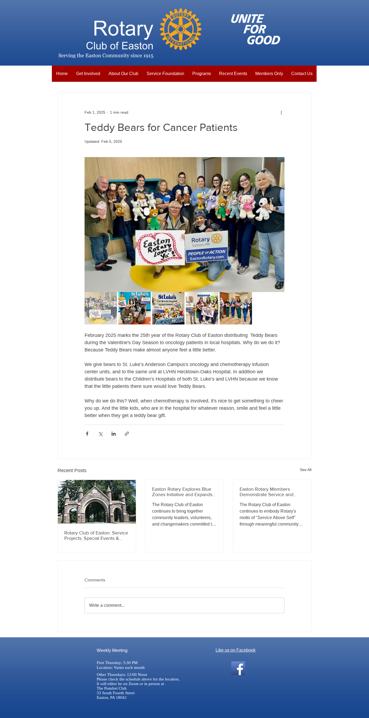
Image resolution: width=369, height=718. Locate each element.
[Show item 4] (202, 308)
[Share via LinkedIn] (113, 433)
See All (305, 470)
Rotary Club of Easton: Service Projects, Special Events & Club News (96, 535)
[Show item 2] (134, 308)
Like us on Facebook (236, 650)
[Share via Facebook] (87, 433)
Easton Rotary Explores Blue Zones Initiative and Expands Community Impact (182, 491)
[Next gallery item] (278, 224)
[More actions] (281, 112)
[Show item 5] (236, 308)
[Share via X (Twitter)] (100, 433)
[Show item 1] (101, 308)
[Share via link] (126, 433)
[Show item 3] (168, 308)
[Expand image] (184, 224)
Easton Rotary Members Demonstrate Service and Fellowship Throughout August (272, 491)
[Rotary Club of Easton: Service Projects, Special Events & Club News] (97, 502)
